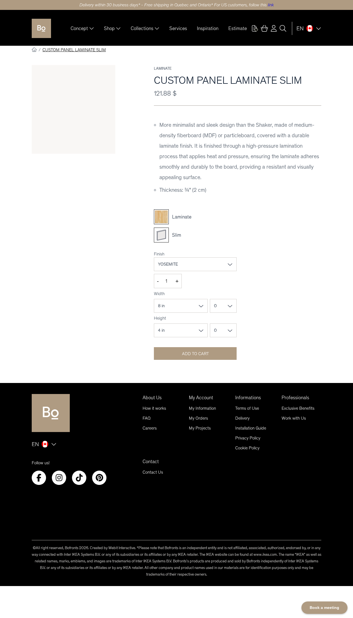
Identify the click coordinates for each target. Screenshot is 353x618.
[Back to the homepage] (41, 28)
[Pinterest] (99, 478)
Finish (159, 254)
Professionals (295, 398)
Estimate (237, 28)
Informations (248, 398)
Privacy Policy (247, 438)
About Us (152, 398)
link (271, 4)
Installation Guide (250, 428)
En (300, 28)
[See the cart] (264, 28)
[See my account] (255, 28)
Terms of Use (247, 408)
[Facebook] (39, 478)
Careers (150, 428)
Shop (109, 28)
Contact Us (153, 472)
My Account (201, 398)
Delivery (242, 418)
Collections (142, 28)
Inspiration (207, 28)
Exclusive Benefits (298, 408)
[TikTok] (79, 478)
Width (159, 293)
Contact (151, 461)
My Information (202, 408)
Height (160, 318)
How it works (154, 408)
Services (178, 28)
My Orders (198, 418)
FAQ (147, 418)
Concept (79, 28)
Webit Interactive (121, 548)
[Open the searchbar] (283, 28)
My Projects (200, 428)
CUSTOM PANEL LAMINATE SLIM (74, 49)
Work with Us (294, 418)
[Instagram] (59, 478)
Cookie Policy (247, 447)
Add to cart (195, 353)
